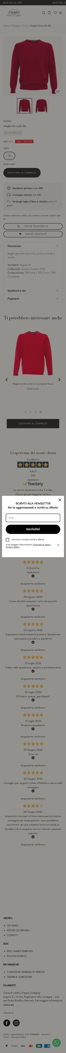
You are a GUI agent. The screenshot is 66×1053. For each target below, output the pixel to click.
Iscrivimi (33, 529)
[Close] (60, 500)
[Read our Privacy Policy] (58, 545)
